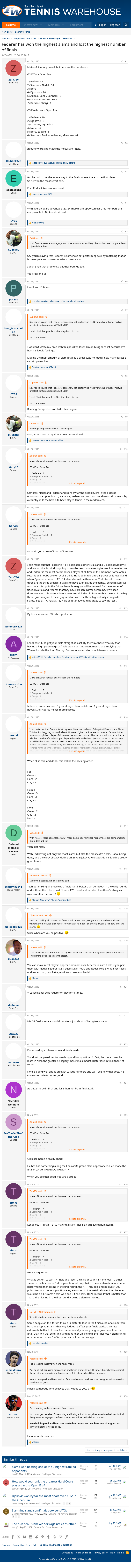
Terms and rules (83, 1552)
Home (120, 1552)
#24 (126, 1082)
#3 (126, 171)
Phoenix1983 (115, 1468)
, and (51, 900)
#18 (126, 868)
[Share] (121, 61)
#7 (126, 310)
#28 (126, 1305)
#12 (126, 559)
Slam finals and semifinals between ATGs (39, 1510)
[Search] (126, 25)
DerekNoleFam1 (113, 1483)
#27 (126, 1232)
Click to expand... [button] (77, 483)
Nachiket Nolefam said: (41, 1311)
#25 (126, 1115)
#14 (126, 637)
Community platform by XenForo (66, 1559)
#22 (126, 1015)
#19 (126, 908)
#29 (126, 1351)
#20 (126, 940)
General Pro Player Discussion (47, 1474)
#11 (126, 507)
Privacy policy (101, 1552)
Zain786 (8, 55)
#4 (126, 202)
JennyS (15, 1527)
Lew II (15, 1474)
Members (54, 24)
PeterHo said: (36, 1358)
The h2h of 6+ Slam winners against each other (44, 1524)
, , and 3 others (53, 163)
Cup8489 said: (36, 316)
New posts (7, 31)
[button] (41, 25)
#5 (126, 231)
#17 (126, 826)
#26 (126, 1184)
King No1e (116, 1512)
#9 (126, 416)
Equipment (76, 24)
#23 (126, 1044)
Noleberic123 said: (39, 875)
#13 (126, 608)
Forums (11, 24)
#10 (126, 449)
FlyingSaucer (115, 1498)
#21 (126, 986)
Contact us (67, 1552)
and (48, 440)
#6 (126, 281)
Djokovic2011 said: (39, 915)
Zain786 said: (36, 455)
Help (112, 1552)
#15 (126, 665)
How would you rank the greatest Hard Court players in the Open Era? (42, 1483)
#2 (126, 142)
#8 (126, 375)
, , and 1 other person (68, 657)
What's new (31, 24)
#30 (126, 1396)
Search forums (22, 31)
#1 (126, 61)
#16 (126, 717)
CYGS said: (35, 238)
